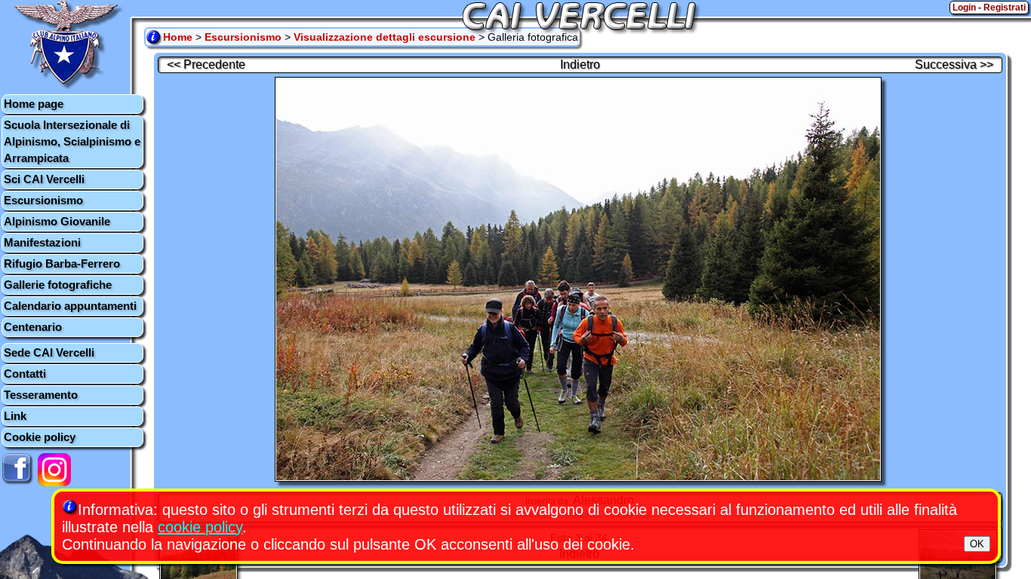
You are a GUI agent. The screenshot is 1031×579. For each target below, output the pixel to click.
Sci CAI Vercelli (44, 179)
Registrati (1004, 7)
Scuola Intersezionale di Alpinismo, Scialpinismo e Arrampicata (72, 141)
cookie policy (200, 527)
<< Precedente (206, 64)
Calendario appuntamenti (70, 305)
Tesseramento (41, 394)
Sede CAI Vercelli (49, 352)
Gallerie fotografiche (58, 284)
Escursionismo (43, 200)
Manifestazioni (42, 242)
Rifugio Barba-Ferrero (62, 263)
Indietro (580, 64)
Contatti (25, 373)
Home (177, 37)
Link (15, 415)
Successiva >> (954, 64)
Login (964, 7)
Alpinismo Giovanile (57, 221)
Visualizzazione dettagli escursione (384, 37)
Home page (33, 103)
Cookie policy (39, 436)
